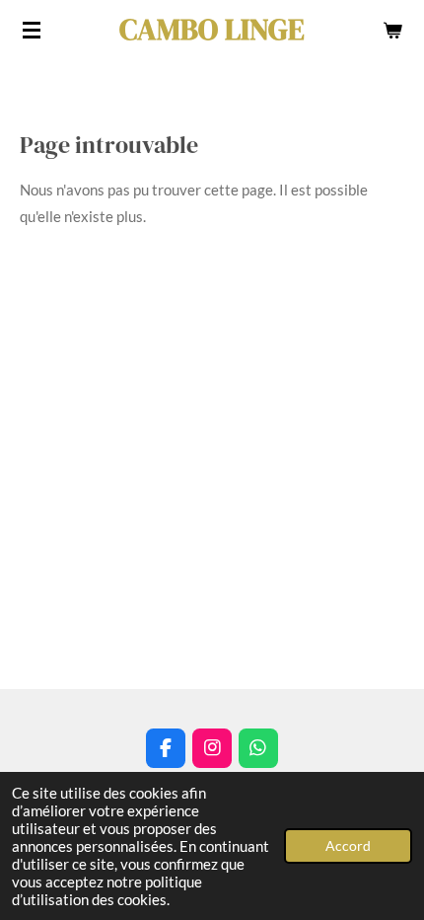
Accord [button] (348, 846)
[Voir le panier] (392, 29)
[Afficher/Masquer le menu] (31, 29)
